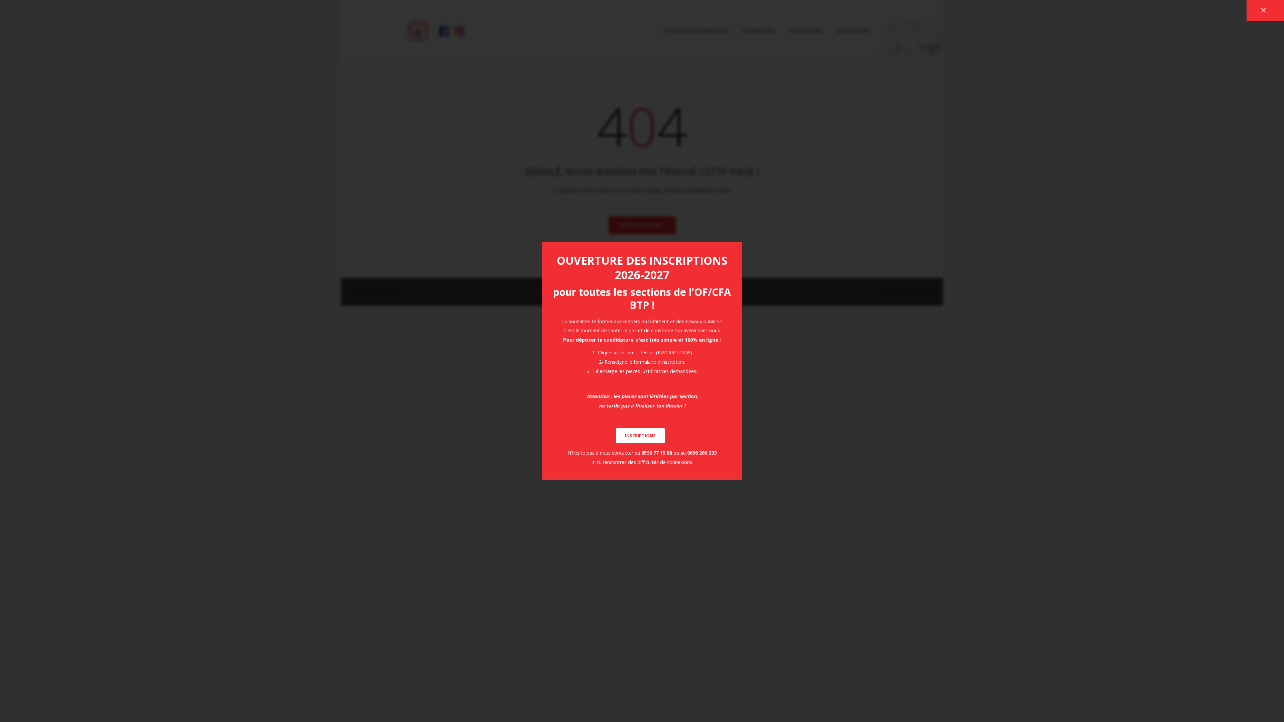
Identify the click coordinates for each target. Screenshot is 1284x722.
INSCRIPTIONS (640, 436)
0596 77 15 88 (656, 453)
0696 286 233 (702, 453)
